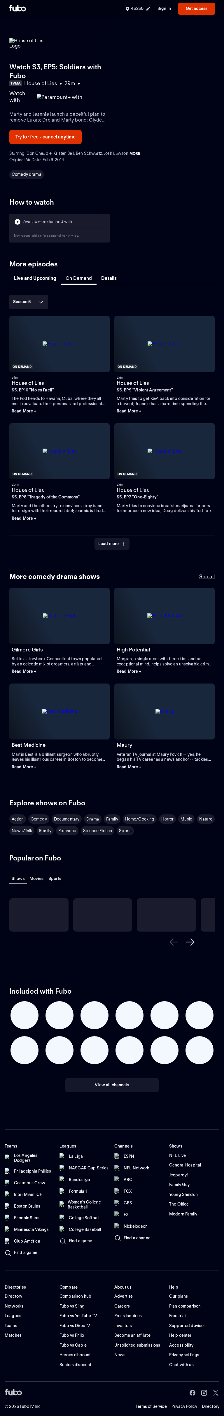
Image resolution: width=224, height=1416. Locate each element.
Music (186, 819)
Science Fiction (97, 830)
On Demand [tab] (79, 278)
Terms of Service (151, 1406)
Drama (92, 819)
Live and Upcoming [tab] (35, 278)
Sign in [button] (164, 8)
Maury (124, 745)
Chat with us (181, 1364)
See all (207, 576)
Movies (36, 878)
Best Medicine (29, 745)
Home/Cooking (140, 819)
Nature (205, 819)
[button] (59, 411)
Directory (210, 1406)
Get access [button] (196, 8)
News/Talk (22, 830)
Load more (108, 543)
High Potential (133, 649)
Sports (125, 830)
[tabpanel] (112, 420)
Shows (18, 878)
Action (18, 819)
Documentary (67, 819)
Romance (67, 830)
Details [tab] (109, 278)
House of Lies (28, 383)
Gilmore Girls (27, 649)
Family (112, 819)
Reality (45, 830)
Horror (167, 819)
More (135, 153)
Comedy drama (26, 174)
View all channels (112, 1085)
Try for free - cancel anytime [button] (45, 137)
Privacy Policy (184, 1406)
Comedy (39, 819)
